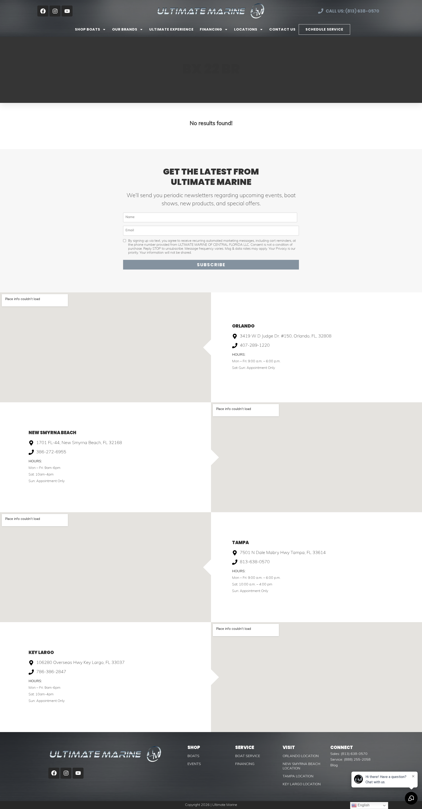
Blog (334, 765)
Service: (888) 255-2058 (350, 760)
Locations (245, 29)
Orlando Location (301, 756)
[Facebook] (42, 10)
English (363, 805)
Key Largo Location (302, 784)
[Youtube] (67, 10)
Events (194, 764)
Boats (193, 756)
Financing (211, 29)
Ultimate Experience (171, 29)
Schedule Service (324, 29)
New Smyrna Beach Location (301, 766)
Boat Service (247, 756)
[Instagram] (54, 10)
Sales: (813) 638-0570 (348, 754)
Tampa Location (298, 776)
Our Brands (124, 29)
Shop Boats (87, 29)
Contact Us (282, 29)
